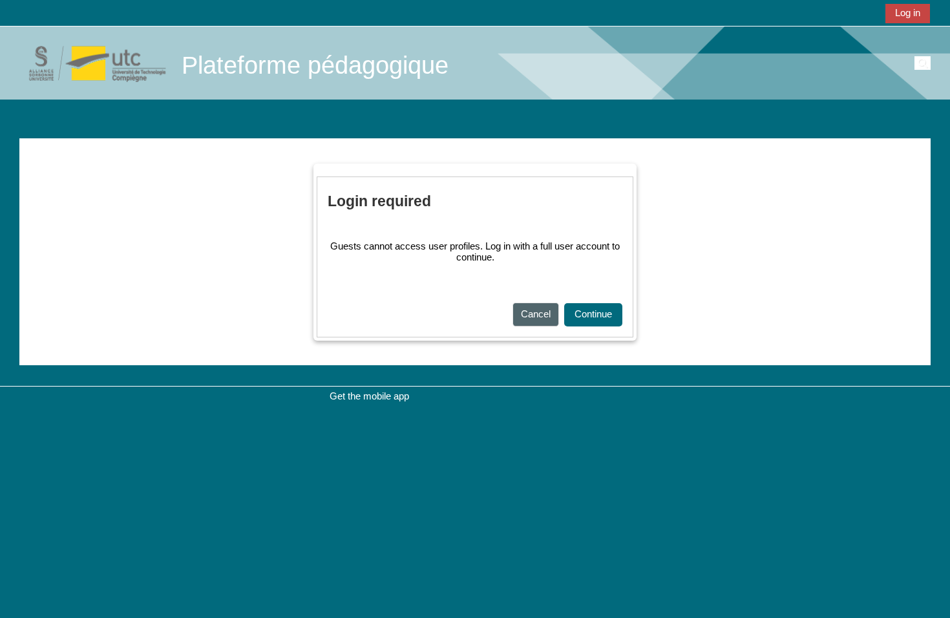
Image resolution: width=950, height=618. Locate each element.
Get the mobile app (369, 395)
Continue (593, 313)
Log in (907, 12)
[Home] (90, 62)
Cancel (536, 313)
